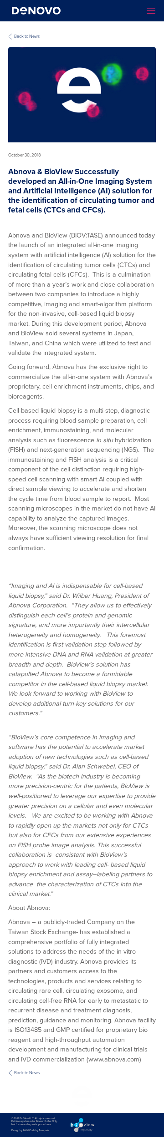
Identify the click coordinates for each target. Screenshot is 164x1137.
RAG (25, 1130)
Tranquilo (44, 1130)
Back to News (27, 36)
